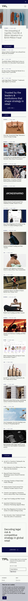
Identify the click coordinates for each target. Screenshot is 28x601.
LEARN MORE (13, 549)
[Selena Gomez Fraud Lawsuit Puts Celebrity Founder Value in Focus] (15, 193)
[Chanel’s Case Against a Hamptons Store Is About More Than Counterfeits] (15, 260)
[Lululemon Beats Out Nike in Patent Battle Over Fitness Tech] (15, 282)
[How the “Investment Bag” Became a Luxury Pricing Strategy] (15, 127)
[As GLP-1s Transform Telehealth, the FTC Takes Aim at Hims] (15, 370)
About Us (18, 580)
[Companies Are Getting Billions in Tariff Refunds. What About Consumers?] (15, 149)
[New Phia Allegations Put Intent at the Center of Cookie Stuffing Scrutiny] (15, 216)
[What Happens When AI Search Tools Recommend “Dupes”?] (15, 347)
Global (5, 339)
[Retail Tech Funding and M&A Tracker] (15, 304)
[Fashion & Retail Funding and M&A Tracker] (15, 238)
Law (2, 59)
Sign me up (13, 571)
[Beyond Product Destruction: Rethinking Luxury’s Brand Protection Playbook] (15, 392)
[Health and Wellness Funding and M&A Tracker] (15, 325)
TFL (14, 40)
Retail (3, 580)
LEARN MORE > (11, 108)
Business (6, 28)
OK (4, 598)
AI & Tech (6, 208)
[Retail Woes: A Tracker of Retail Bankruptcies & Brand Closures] (15, 171)
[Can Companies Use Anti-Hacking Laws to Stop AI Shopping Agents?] (15, 414)
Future (5, 406)
